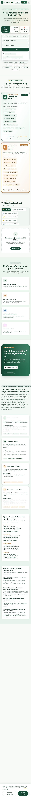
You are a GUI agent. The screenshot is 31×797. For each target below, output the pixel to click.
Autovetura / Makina (9, 109)
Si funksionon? (10, 372)
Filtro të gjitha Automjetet (10, 137)
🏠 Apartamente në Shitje (10, 213)
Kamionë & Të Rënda (9, 118)
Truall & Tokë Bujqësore (10, 175)
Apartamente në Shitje (10, 159)
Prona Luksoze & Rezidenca (11, 185)
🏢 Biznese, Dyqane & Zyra (10, 224)
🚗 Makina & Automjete (15, 29)
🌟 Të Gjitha (6, 209)
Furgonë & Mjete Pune (10, 115)
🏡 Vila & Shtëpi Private (9, 220)
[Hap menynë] (29, 2)
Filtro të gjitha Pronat (9, 190)
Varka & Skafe (8, 131)
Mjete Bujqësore (20, 128)
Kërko (16, 49)
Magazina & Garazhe (10, 178)
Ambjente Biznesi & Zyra (10, 172)
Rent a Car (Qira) (8, 128)
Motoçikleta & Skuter (10, 121)
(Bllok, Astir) (12, 528)
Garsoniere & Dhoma (10, 169)
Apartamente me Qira (10, 162)
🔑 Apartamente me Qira (10, 217)
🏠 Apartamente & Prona (24, 29)
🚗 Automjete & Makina (18, 209)
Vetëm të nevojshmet (10, 793)
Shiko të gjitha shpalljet (7, 205)
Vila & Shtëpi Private (9, 166)
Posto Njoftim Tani (12, 367)
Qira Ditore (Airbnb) (9, 181)
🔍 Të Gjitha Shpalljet (5, 29)
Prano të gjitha (23, 793)
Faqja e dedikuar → (22, 137)
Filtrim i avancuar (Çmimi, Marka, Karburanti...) (13, 59)
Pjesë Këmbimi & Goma (10, 125)
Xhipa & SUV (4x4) (9, 112)
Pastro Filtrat (15, 248)
